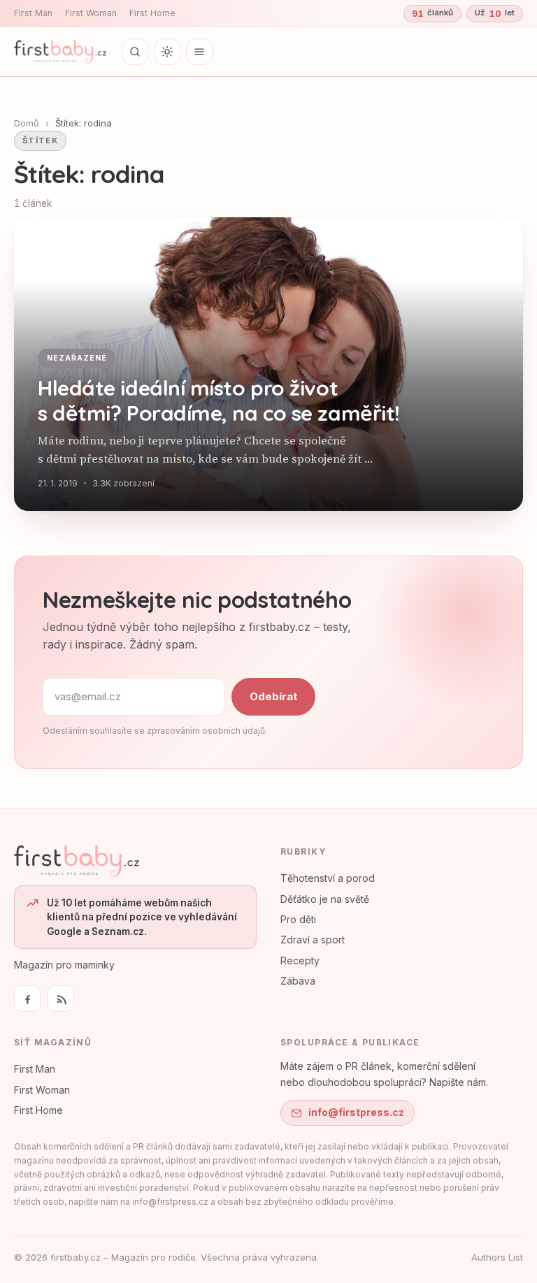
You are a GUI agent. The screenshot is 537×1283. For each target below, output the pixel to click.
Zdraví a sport (312, 939)
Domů (26, 123)
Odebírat (273, 696)
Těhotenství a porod (327, 878)
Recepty (300, 960)
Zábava (297, 981)
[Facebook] (27, 998)
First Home (152, 13)
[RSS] (61, 998)
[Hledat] (135, 51)
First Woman (91, 13)
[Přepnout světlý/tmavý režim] (167, 51)
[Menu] (199, 51)
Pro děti (298, 919)
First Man (33, 13)
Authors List (497, 1257)
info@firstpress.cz (356, 1112)
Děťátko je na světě (324, 899)
